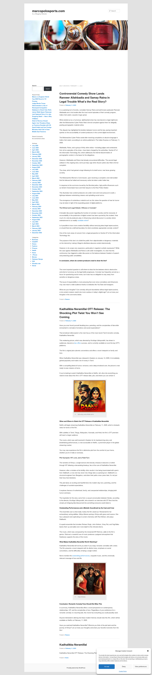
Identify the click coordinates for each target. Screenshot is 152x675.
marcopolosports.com (48, 11)
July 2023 (35, 222)
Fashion (34, 246)
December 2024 (37, 185)
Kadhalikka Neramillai (73, 644)
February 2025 (36, 180)
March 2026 (35, 152)
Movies (34, 257)
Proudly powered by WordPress (76, 668)
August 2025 (36, 167)
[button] (148, 651)
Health (34, 250)
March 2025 (35, 178)
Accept (106, 666)
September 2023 (37, 217)
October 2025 (36, 163)
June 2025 (35, 172)
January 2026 (36, 156)
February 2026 (36, 154)
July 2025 (35, 169)
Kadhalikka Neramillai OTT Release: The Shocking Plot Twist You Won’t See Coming (84, 313)
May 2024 (35, 200)
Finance (67, 299)
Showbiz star (36, 263)
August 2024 (36, 193)
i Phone (34, 255)
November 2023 (37, 213)
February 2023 (36, 228)
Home (67, 658)
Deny (124, 666)
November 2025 (37, 161)
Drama (34, 244)
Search (34, 85)
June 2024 (35, 198)
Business (35, 239)
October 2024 (36, 189)
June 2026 (35, 148)
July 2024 (35, 196)
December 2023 (37, 211)
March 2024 (35, 204)
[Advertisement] (76, 65)
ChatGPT (35, 242)
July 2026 (35, 145)
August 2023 (36, 219)
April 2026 (35, 150)
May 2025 (35, 174)
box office (77, 343)
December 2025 (37, 159)
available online (83, 220)
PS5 (33, 261)
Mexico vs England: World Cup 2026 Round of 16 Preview (40, 99)
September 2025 (37, 165)
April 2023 (35, 224)
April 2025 (35, 176)
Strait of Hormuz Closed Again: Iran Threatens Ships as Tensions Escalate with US (41, 123)
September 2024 (37, 191)
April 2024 (35, 202)
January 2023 (36, 230)
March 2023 (35, 226)
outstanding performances (81, 555)
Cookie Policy (123, 671)
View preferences (141, 666)
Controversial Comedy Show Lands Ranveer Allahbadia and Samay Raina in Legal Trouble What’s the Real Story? (84, 97)
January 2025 (36, 182)
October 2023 (36, 215)
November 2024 (37, 187)
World (34, 266)
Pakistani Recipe (37, 259)
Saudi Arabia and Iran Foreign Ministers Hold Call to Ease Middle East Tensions (41, 129)
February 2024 (36, 206)
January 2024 (36, 209)
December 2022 (37, 233)
